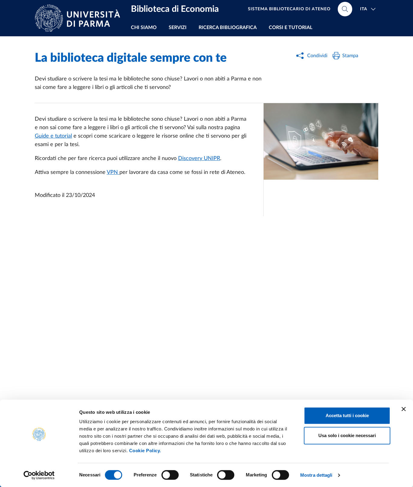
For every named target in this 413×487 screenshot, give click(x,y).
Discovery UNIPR (199, 158)
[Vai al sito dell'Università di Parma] (80, 18)
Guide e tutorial (53, 136)
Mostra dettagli (316, 475)
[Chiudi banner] (404, 409)
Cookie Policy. (145, 450)
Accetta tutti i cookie (347, 415)
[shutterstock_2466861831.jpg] (321, 141)
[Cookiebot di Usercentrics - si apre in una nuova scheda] (39, 475)
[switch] (170, 475)
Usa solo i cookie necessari (347, 435)
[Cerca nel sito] (345, 9)
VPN (113, 172)
